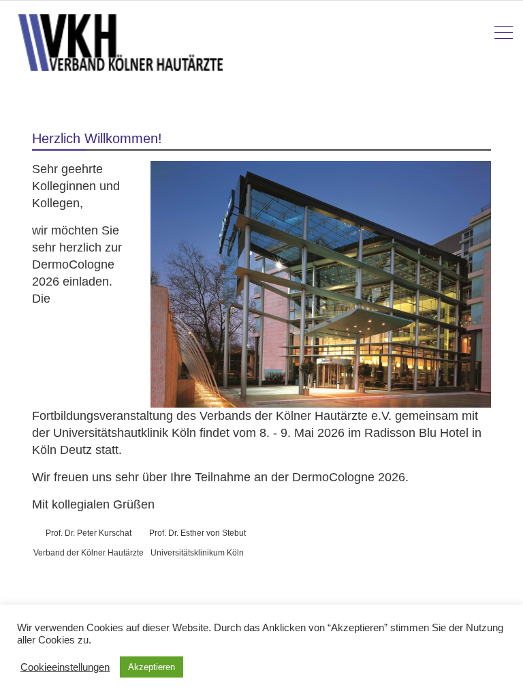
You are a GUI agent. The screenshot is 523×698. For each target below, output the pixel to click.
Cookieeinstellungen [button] (65, 667)
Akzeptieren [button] (151, 667)
